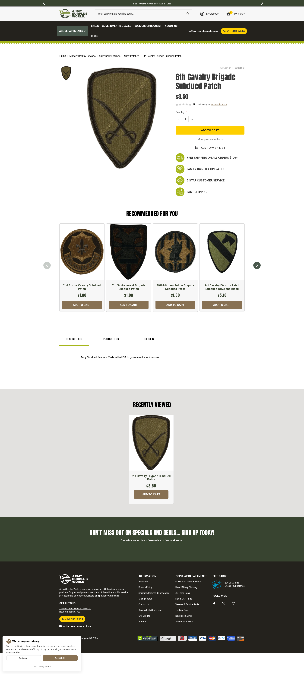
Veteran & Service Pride (187, 604)
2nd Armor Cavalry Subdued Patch (82, 287)
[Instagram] (233, 603)
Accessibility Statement (150, 610)
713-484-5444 (73, 618)
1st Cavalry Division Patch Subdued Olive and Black (222, 287)
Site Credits (144, 616)
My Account (213, 13)
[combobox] (143, 13)
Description (74, 339)
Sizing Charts (145, 598)
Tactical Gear (181, 610)
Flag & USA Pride (183, 598)
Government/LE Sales (116, 25)
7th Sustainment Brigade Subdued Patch (129, 287)
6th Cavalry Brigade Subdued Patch (151, 477)
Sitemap (143, 621)
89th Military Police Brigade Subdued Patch (175, 287)
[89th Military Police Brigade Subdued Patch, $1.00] (175, 252)
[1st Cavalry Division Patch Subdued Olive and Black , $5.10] (222, 252)
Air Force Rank (182, 593)
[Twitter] (223, 603)
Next (257, 265)
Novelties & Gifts (183, 616)
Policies (148, 339)
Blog (94, 36)
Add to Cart (82, 304)
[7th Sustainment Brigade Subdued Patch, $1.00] (128, 252)
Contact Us (144, 604)
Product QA (111, 339)
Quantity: (180, 112)
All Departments (71, 30)
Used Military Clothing (186, 587)
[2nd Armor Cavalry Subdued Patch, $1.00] (82, 252)
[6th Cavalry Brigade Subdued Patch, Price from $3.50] (151, 443)
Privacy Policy (145, 587)
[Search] (188, 14)
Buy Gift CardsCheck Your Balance (235, 584)
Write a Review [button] (219, 104)
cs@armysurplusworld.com (77, 626)
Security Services (184, 621)
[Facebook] (214, 603)
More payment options (210, 139)
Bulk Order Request (148, 25)
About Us (171, 25)
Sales (95, 25)
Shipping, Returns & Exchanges (154, 593)
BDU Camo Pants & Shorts (188, 581)
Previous (47, 265)
